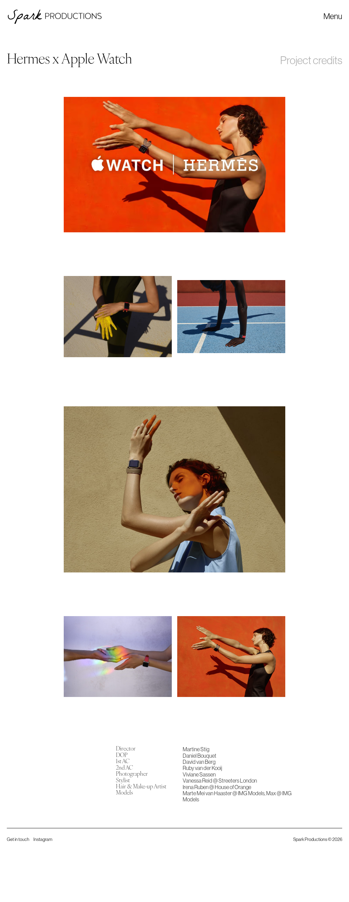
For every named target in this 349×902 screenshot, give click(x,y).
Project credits (311, 60)
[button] (332, 16)
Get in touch (18, 839)
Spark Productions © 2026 (317, 839)
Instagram (42, 839)
